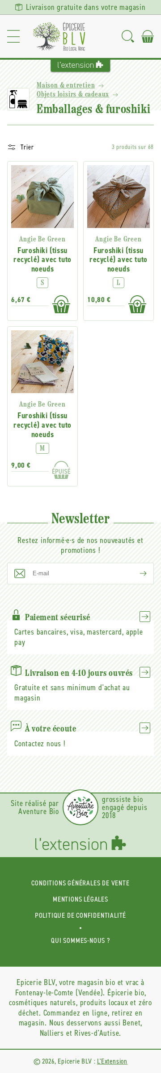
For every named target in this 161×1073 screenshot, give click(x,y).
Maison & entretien (66, 85)
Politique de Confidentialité (80, 915)
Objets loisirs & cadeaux (73, 94)
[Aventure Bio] (80, 807)
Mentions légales (80, 899)
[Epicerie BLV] (59, 36)
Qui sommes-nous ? (80, 940)
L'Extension (112, 1061)
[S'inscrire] (136, 573)
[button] (13, 36)
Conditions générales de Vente (80, 883)
